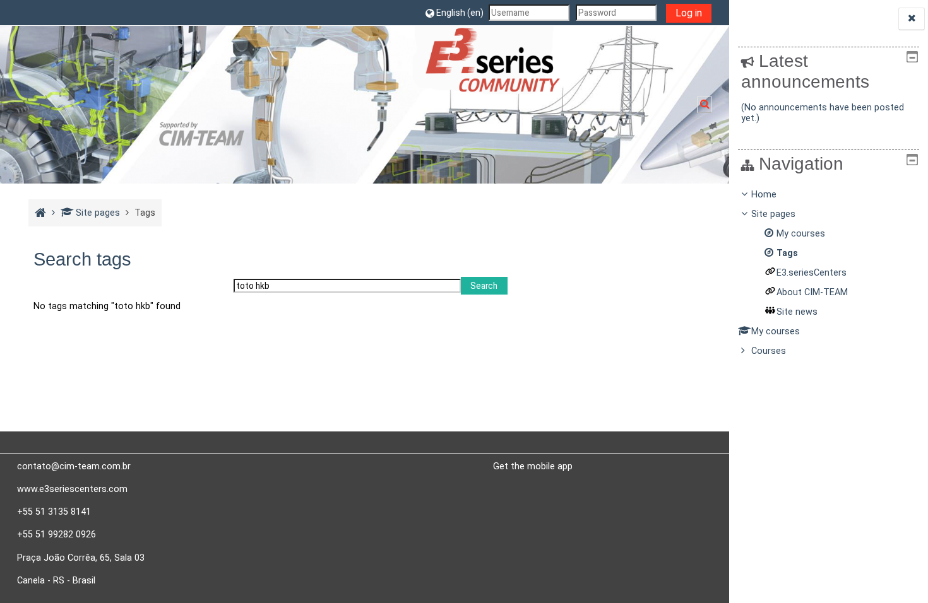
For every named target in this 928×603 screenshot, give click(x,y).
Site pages (98, 213)
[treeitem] (829, 273)
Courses (768, 351)
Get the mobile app (533, 466)
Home (763, 194)
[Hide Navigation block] (912, 159)
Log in (688, 13)
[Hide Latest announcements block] (912, 56)
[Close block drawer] (911, 19)
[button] (454, 12)
